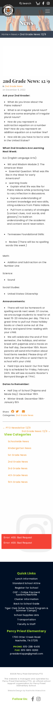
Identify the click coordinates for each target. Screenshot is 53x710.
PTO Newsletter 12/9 (16, 427)
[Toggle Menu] (47, 11)
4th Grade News (18, 475)
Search (26, 3)
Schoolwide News (18, 441)
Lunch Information (26, 579)
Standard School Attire (26, 583)
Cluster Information (26, 599)
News (14, 34)
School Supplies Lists (26, 615)
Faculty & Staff (26, 624)
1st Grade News (17, 455)
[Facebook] (43, 3)
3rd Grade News (18, 468)
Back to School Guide (26, 604)
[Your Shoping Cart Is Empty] (38, 3)
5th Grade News (18, 482)
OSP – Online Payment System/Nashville (26, 593)
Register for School (26, 588)
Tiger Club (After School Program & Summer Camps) (26, 609)
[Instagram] (48, 3)
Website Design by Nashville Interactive (26, 690)
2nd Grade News (14, 86)
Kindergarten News (19, 448)
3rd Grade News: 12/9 (36, 431)
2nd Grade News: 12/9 (26, 81)
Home (5, 34)
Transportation (26, 619)
